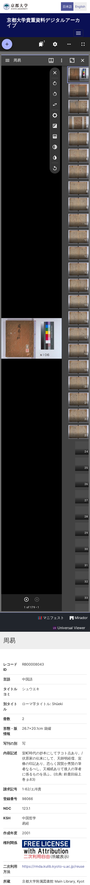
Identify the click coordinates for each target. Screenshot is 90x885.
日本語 (67, 6)
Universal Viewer (70, 628)
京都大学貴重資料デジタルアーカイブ (43, 22)
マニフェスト (53, 617)
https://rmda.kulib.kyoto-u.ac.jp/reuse (53, 866)
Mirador (81, 617)
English (80, 6)
